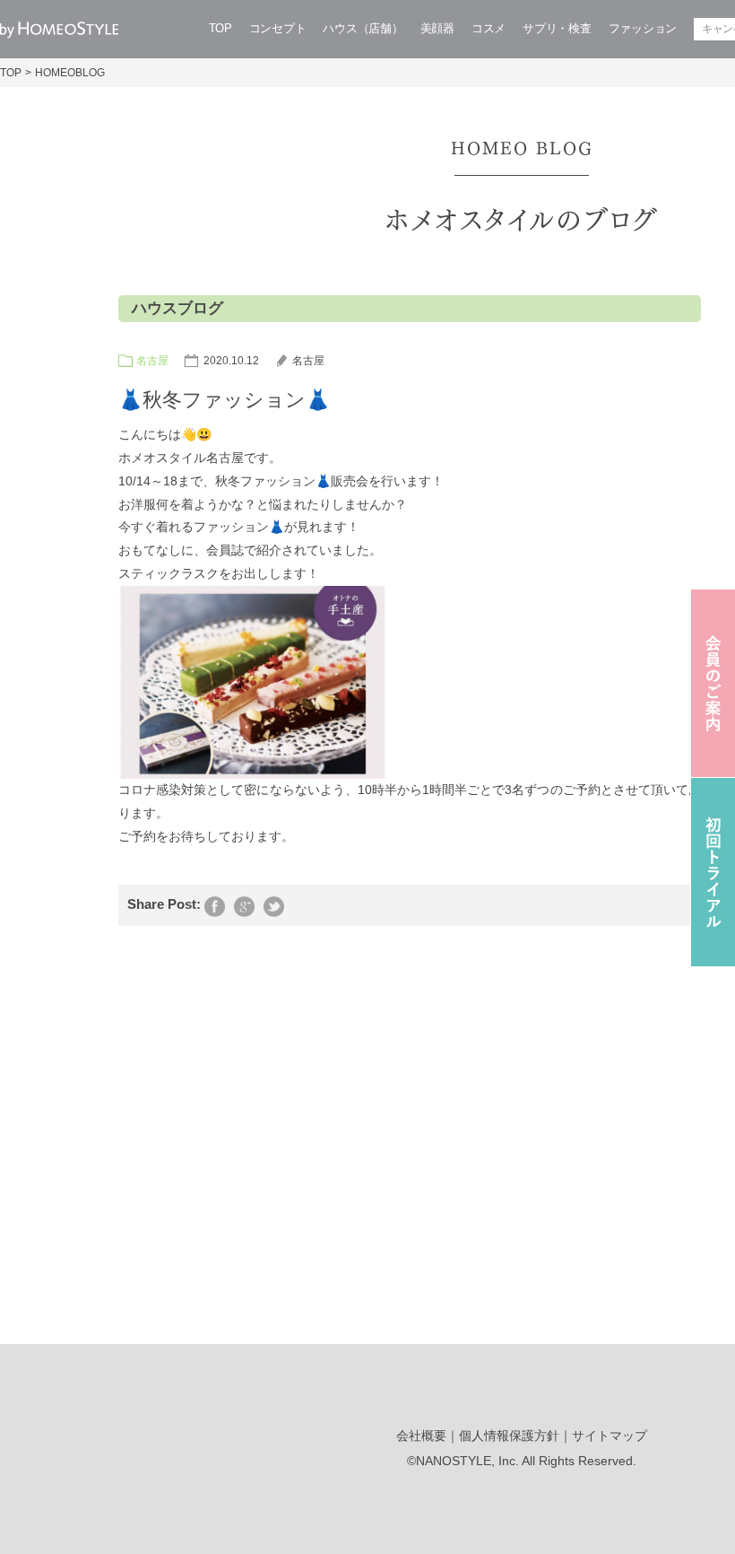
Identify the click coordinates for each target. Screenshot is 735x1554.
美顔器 (437, 28)
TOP (220, 28)
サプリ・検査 (557, 28)
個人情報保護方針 (509, 1435)
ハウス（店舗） (362, 28)
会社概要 (421, 1435)
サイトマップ (609, 1435)
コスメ (488, 28)
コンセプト (278, 28)
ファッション (643, 28)
